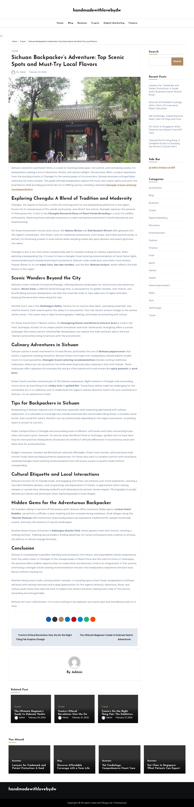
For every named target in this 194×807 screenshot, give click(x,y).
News (152, 293)
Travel (14, 51)
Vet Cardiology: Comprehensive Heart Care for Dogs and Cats (118, 768)
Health (152, 278)
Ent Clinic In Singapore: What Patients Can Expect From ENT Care (165, 129)
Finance (133, 23)
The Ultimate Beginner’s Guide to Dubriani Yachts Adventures (29, 714)
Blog (70, 23)
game (152, 263)
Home (60, 23)
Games (152, 270)
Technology (155, 308)
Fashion (153, 240)
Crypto (95, 23)
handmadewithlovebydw (97, 10)
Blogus (105, 802)
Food (151, 255)
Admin (23, 72)
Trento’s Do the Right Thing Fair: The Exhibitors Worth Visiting (117, 714)
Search (154, 51)
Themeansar (119, 802)
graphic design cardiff (162, 167)
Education (154, 225)
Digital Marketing (114, 23)
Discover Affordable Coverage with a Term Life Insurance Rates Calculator (165, 105)
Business (82, 23)
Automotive (155, 188)
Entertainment (157, 233)
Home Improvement (159, 285)
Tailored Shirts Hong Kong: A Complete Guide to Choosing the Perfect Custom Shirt (164, 143)
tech (151, 300)
